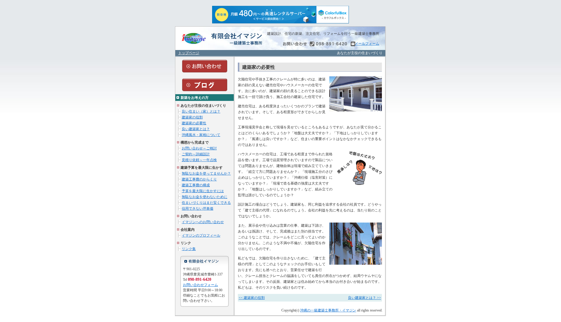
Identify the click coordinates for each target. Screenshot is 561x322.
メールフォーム (367, 44)
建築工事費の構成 (196, 185)
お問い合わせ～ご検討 (199, 148)
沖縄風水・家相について (201, 135)
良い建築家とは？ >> (364, 298)
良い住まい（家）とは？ (201, 111)
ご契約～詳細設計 (196, 154)
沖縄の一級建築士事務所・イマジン (328, 310)
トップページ (188, 53)
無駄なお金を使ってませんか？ (206, 173)
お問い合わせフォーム (200, 285)
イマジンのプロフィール (201, 235)
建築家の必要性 (194, 123)
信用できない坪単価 (197, 208)
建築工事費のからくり (199, 179)
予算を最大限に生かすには (203, 191)
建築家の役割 (192, 117)
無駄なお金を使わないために (204, 197)
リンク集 (189, 249)
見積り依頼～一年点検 (199, 160)
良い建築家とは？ (196, 129)
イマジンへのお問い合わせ (203, 222)
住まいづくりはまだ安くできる (206, 203)
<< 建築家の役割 (252, 298)
